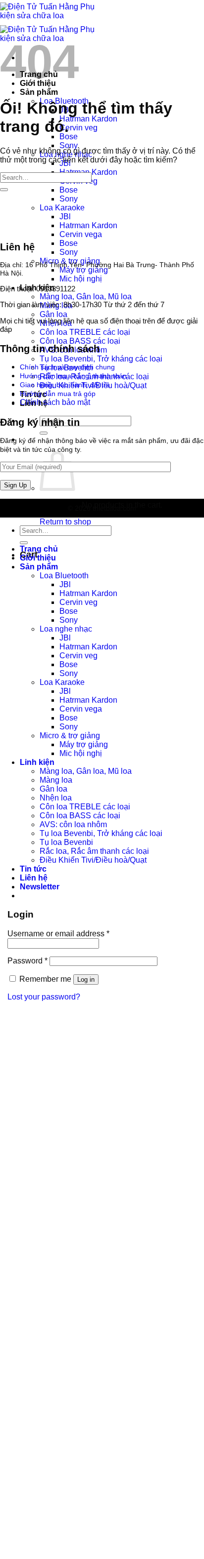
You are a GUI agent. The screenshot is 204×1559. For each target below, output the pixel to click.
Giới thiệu (38, 558)
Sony (68, 145)
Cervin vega (80, 234)
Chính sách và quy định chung (67, 367)
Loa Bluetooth (64, 575)
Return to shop (65, 522)
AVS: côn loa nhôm (73, 824)
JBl (65, 216)
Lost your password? (43, 997)
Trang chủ (39, 549)
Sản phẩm (39, 92)
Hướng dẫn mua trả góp (58, 394)
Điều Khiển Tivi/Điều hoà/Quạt (93, 860)
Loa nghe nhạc (66, 629)
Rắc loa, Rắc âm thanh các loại (94, 851)
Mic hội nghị (80, 279)
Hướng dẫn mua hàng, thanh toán (73, 376)
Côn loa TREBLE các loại (85, 332)
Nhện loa (56, 798)
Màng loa (56, 780)
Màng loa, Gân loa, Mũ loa (86, 296)
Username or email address (58, 933)
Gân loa (53, 314)
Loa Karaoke (62, 207)
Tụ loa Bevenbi (66, 842)
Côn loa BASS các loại (80, 341)
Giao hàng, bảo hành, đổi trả (65, 385)
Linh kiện (37, 762)
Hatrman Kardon (88, 119)
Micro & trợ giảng (70, 735)
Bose (68, 136)
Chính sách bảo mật (55, 402)
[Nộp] (44, 433)
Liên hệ (34, 878)
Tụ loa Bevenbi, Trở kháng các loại (101, 359)
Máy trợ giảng (83, 270)
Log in (86, 979)
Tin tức (33, 869)
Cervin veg (78, 127)
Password (27, 961)
